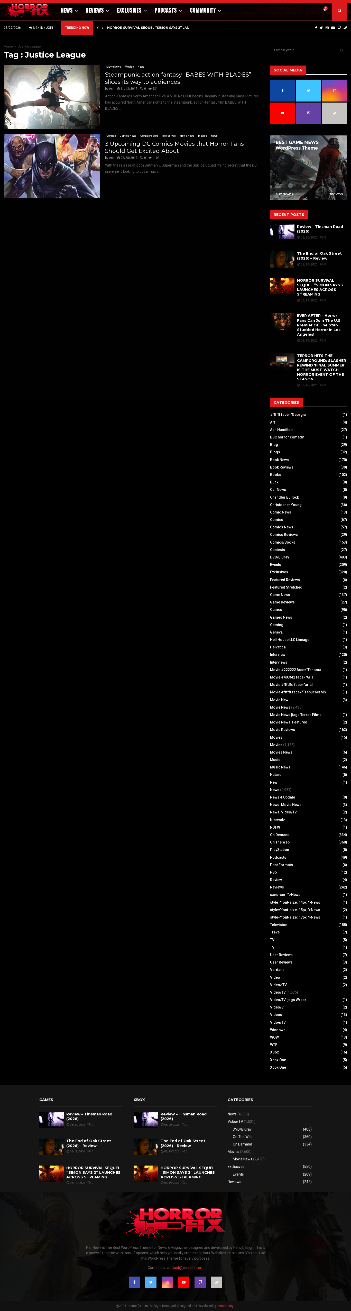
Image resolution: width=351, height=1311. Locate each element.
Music (275, 760)
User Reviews (281, 955)
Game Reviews (282, 602)
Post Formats (281, 865)
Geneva (276, 632)
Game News (280, 595)
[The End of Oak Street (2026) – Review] (282, 259)
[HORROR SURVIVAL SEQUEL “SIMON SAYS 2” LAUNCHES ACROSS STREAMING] (282, 286)
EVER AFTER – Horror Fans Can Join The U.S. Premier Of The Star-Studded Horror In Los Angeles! (319, 325)
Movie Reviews (282, 730)
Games (276, 610)
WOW (274, 1037)
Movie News (113, 66)
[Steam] (345, 28)
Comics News (128, 135)
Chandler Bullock (284, 497)
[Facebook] (316, 28)
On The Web (280, 842)
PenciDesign (226, 1306)
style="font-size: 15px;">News (295, 910)
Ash (112, 88)
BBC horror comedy (287, 437)
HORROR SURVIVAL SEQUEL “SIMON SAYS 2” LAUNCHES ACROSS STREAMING (321, 287)
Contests (277, 550)
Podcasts (166, 10)
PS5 (273, 872)
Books (275, 475)
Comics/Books (149, 135)
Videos (276, 1015)
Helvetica (278, 647)
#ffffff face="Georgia (288, 414)
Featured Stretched (286, 587)
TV (272, 940)
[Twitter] (321, 28)
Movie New (279, 700)
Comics (111, 135)
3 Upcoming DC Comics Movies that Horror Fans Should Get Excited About (174, 147)
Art (272, 422)
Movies (129, 66)
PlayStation (279, 850)
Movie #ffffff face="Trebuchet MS (298, 692)
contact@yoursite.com (185, 1268)
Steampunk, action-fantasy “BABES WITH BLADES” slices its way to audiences (178, 78)
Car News (278, 490)
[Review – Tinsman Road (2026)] (282, 232)
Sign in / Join (42, 28)
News (67, 10)
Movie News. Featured (288, 722)
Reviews (95, 10)
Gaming (276, 625)
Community (203, 10)
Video (275, 977)
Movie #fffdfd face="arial (291, 685)
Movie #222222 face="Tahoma (295, 670)
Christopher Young (286, 505)
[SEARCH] (341, 50)
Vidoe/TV (278, 1022)
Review (276, 880)
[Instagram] (327, 28)
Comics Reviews (284, 535)
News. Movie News (285, 805)
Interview (277, 655)
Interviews (278, 662)
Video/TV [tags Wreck (288, 1000)
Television (278, 925)
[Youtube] (333, 28)
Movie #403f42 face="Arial (292, 677)
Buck (274, 482)
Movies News (281, 752)
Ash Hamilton (281, 430)
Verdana (277, 970)
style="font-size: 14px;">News (295, 902)
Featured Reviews (285, 580)
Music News (280, 767)
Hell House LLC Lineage (289, 640)
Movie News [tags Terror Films (295, 715)
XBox (274, 1052)
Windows (277, 1030)
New (273, 782)
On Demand (280, 835)
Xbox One (278, 1060)
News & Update (282, 797)
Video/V (277, 1007)
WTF (273, 1045)
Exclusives (129, 10)
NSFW (275, 827)
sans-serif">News (285, 895)
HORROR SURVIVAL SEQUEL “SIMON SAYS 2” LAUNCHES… (155, 28)
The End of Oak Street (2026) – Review (319, 255)
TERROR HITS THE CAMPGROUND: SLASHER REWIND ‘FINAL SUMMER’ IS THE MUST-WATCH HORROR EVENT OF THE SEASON (321, 367)
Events (275, 565)
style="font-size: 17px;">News (295, 917)
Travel (275, 932)
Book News (279, 460)
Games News (281, 617)
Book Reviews (281, 467)
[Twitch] (339, 28)
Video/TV (278, 992)
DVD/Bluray (279, 557)
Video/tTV (278, 985)
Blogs (275, 452)
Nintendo (277, 820)
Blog (274, 445)
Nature (275, 775)
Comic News (280, 512)
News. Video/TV (283, 812)
